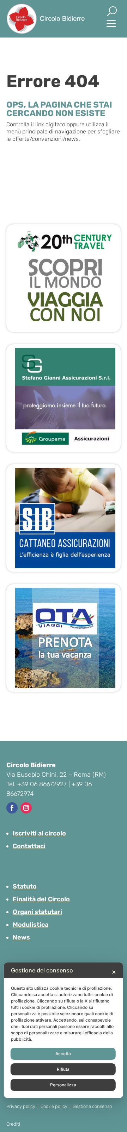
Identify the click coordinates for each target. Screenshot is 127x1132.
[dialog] (63, 1030)
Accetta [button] (63, 1053)
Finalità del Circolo (41, 899)
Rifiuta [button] (63, 1069)
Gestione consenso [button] (92, 1106)
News (21, 937)
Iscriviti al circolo (39, 833)
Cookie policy (54, 1106)
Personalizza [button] (63, 1084)
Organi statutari (37, 912)
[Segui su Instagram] (26, 808)
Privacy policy (20, 1106)
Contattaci (29, 846)
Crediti (13, 1124)
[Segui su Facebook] (12, 808)
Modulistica (30, 925)
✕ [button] (113, 972)
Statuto (25, 886)
